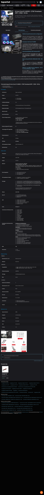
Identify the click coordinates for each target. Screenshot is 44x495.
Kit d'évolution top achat (25, 412)
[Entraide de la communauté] (41, 492)
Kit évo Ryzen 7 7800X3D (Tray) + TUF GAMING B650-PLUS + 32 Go (23, 406)
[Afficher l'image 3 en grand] (8, 24)
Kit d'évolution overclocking (23, 392)
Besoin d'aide (39, 5)
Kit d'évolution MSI (30, 392)
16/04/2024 (19, 413)
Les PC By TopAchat (17, 5)
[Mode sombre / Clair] (42, 5)
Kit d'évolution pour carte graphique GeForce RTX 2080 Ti (9, 386)
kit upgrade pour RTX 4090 (33, 384)
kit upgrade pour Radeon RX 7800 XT (24, 384)
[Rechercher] (34, 2)
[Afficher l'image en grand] (7, 16)
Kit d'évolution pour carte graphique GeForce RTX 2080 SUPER (26, 386)
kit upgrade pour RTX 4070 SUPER (6, 388)
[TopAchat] (5, 2)
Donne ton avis (7, 357)
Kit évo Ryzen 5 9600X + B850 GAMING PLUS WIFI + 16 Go (24, 408)
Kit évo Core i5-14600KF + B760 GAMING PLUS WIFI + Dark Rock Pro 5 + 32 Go (12, 397)
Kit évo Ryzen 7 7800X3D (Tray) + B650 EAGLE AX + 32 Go (31, 399)
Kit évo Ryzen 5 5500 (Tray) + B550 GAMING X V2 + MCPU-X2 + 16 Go (29, 404)
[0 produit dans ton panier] (37, 2)
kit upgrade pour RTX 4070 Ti (5, 384)
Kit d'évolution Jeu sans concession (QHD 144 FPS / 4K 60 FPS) (10, 392)
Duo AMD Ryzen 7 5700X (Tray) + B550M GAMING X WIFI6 (25, 410)
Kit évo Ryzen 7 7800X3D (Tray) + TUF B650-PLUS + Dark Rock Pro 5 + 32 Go (12, 399)
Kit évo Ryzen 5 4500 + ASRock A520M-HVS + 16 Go (9, 408)
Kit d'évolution (20, 23)
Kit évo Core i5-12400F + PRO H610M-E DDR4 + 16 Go (22, 395)
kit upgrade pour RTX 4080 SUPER (27, 388)
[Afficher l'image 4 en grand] (11, 24)
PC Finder (29, 5)
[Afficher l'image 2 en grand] (6, 24)
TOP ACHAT (41, 412)
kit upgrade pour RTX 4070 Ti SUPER (17, 388)
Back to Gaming (34, 5)
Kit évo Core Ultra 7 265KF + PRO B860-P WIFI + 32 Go (9, 410)
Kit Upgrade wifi (15, 390)
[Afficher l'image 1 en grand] (3, 24)
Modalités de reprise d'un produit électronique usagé (8, 79)
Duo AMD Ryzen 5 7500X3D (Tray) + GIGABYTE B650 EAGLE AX (10, 402)
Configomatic (10, 5)
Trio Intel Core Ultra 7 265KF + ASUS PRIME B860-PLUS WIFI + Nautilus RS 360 (30, 402)
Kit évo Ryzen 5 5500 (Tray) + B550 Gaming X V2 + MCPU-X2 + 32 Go (33, 397)
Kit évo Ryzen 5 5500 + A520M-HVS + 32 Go (7, 406)
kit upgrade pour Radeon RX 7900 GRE (7, 390)
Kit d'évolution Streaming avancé (22, 390)
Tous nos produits (3, 5)
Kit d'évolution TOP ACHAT (27, 23)
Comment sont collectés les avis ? (38, 360)
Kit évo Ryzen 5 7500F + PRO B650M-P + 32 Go (8, 395)
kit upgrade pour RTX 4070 (14, 384)
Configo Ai (23, 5)
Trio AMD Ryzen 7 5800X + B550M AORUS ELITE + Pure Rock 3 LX (10, 404)
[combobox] (41, 2)
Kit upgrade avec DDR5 (37, 392)
